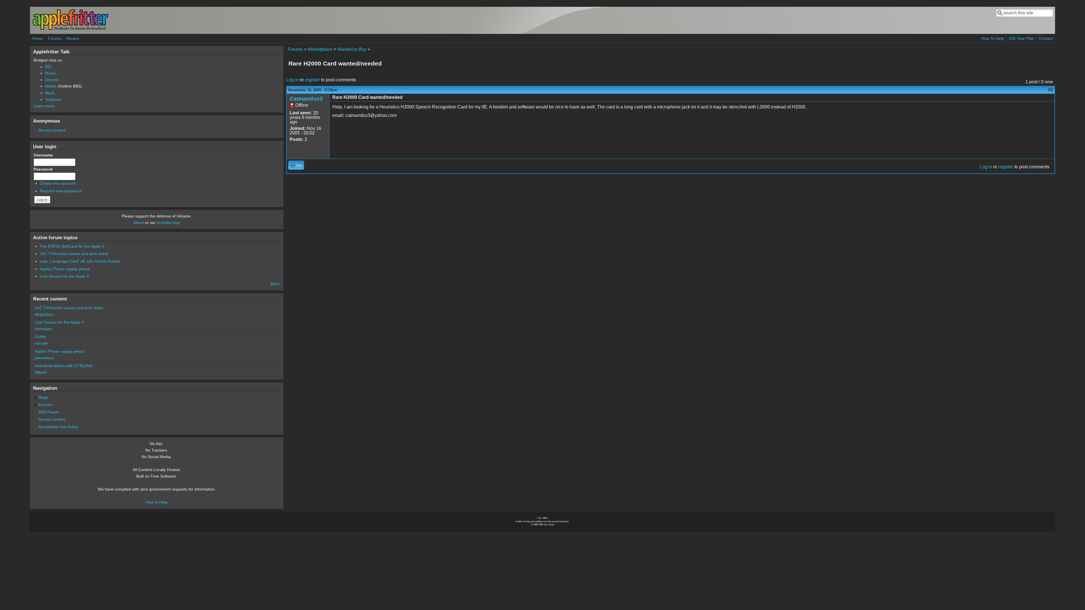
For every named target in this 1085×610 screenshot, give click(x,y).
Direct (138, 222)
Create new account (58, 183)
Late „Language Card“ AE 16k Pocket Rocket (80, 261)
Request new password (61, 191)
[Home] (70, 29)
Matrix (50, 73)
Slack (50, 93)
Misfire (51, 86)
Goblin (40, 336)
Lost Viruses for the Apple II (64, 276)
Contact (1046, 38)
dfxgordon (44, 314)
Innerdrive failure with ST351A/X (63, 365)
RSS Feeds (48, 412)
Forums (55, 38)
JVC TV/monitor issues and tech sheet (74, 253)
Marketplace (320, 49)
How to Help (157, 502)
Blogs (43, 397)
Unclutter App (168, 222)
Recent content (52, 130)
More (275, 284)
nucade (41, 343)
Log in (292, 79)
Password (44, 169)
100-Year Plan (1021, 38)
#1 (1050, 90)
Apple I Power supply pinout (65, 269)
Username (44, 155)
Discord (51, 79)
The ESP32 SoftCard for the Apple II (72, 246)
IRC (48, 66)
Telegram (53, 99)
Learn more (44, 106)
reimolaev (43, 328)
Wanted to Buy (351, 49)
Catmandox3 (306, 99)
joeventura (44, 358)
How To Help (992, 38)
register (312, 79)
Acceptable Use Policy (58, 426)
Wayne (41, 372)
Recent (72, 38)
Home (37, 38)
